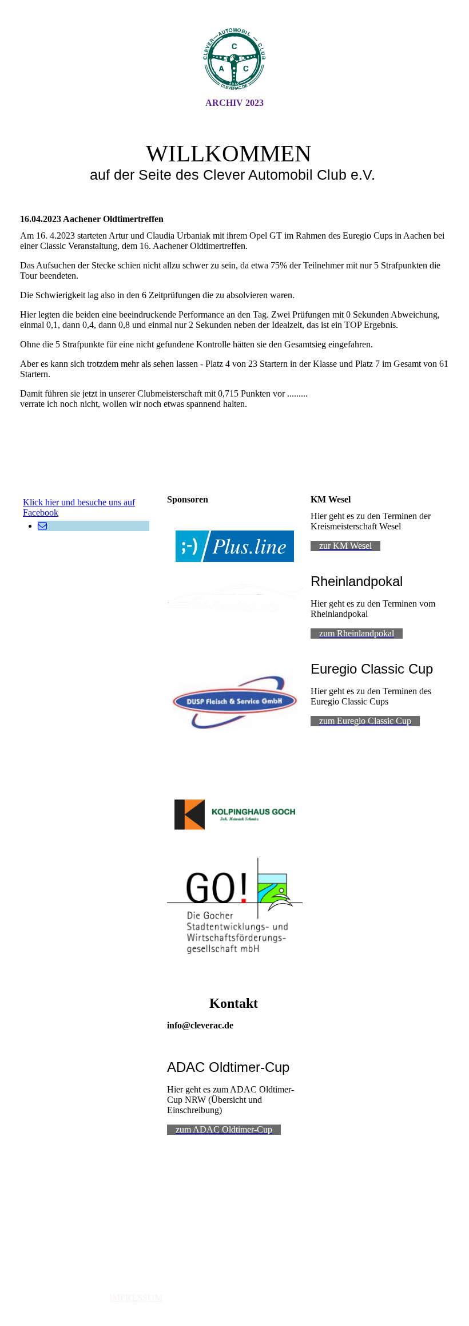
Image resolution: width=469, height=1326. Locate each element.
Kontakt (337, 1298)
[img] (234, 59)
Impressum (135, 1298)
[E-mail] (42, 526)
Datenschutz (241, 1298)
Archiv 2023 (234, 103)
